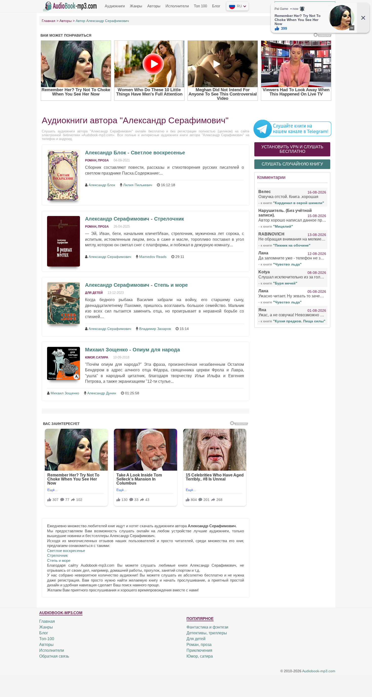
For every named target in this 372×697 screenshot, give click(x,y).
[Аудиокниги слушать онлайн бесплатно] (71, 6)
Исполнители (177, 6)
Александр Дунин (101, 393)
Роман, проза (97, 160)
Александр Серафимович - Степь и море (136, 285)
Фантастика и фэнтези (207, 627)
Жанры (136, 6)
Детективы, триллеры (207, 633)
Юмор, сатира (96, 357)
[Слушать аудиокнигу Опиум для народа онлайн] (63, 363)
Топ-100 (46, 639)
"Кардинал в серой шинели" (298, 203)
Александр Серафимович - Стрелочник (134, 219)
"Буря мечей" (285, 283)
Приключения (199, 650)
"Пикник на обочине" (292, 245)
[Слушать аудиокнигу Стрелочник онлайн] (63, 241)
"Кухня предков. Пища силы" (299, 321)
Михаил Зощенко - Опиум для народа (132, 349)
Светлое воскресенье (66, 550)
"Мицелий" (283, 226)
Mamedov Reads (153, 257)
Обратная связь (54, 656)
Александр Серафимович (110, 257)
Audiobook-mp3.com (318, 671)
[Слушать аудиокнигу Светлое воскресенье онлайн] (63, 175)
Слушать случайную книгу (292, 164)
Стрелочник (57, 555)
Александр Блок (102, 185)
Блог (216, 6)
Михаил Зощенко (65, 393)
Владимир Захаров (155, 329)
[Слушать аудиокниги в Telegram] (292, 129)
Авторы (153, 6)
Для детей (94, 293)
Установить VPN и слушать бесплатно (292, 149)
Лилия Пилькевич (137, 185)
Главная (47, 621)
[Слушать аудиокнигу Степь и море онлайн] (63, 303)
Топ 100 (200, 6)
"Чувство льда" (287, 264)
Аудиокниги (115, 6)
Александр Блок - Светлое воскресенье (135, 152)
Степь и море (58, 560)
